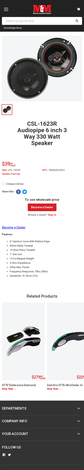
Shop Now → (9, 389)
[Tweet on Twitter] (24, 191)
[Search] (77, 21)
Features (7, 234)
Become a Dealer (42, 207)
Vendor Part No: (11, 173)
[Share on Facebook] (18, 191)
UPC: (45, 170)
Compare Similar (15, 184)
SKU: (5, 170)
